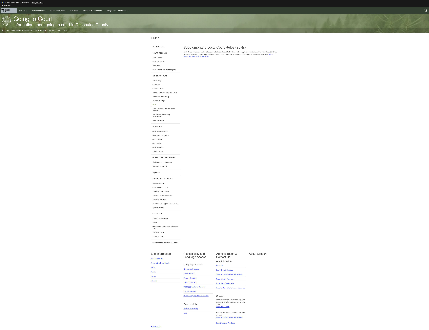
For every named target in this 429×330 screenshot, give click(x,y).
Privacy (153, 276)
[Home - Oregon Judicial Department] (2, 30)
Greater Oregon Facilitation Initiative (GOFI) (165, 227)
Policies (153, 272)
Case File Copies (158, 62)
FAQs (153, 267)
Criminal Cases (157, 88)
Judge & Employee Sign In (160, 263)
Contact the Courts (222, 307)
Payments (156, 172)
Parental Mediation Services (162, 195)
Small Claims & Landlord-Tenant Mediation (163, 110)
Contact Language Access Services (196, 296)
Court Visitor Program (160, 187)
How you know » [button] (37, 2)
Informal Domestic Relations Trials (164, 92)
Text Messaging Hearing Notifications (161, 115)
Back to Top (156, 326)
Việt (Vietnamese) (190, 291)
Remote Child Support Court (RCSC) (165, 203)
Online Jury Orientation (160, 135)
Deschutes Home (158, 47)
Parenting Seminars (159, 199)
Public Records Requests (225, 283)
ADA (185, 313)
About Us (219, 265)
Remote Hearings (158, 100)
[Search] (425, 10)
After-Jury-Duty (157, 151)
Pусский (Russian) (190, 278)
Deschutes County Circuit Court (35, 30)
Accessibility (156, 80)
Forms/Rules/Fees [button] (59, 10)
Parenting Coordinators (160, 191)
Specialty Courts (158, 207)
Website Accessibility (191, 308)
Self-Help (157, 214)
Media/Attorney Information (162, 162)
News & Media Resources (225, 279)
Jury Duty (157, 127)
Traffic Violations (158, 120)
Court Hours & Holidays (224, 270)
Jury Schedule (157, 139)
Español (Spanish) (190, 282)
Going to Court (54, 30)
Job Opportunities (157, 258)
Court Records (159, 53)
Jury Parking (159, 143)
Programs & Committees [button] (118, 10)
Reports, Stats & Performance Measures (230, 288)
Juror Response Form (160, 131)
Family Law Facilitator (160, 218)
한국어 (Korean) (189, 273)
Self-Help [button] (75, 10)
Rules (154, 104)
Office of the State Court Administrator (229, 274)
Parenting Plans (158, 232)
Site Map (154, 281)
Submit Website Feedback (225, 323)
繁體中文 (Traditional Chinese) (194, 287)
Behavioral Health (158, 183)
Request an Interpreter (192, 269)
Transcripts (156, 66)
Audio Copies (157, 57)
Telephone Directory (159, 166)
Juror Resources (158, 147)
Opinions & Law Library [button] (93, 10)
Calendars (156, 84)
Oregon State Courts (13, 30)
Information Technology (160, 96)
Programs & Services (162, 179)
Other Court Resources (164, 158)
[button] (6, 5)
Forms (154, 222)
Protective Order (158, 236)
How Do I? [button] (24, 10)
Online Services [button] (40, 10)
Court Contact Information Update (164, 70)
